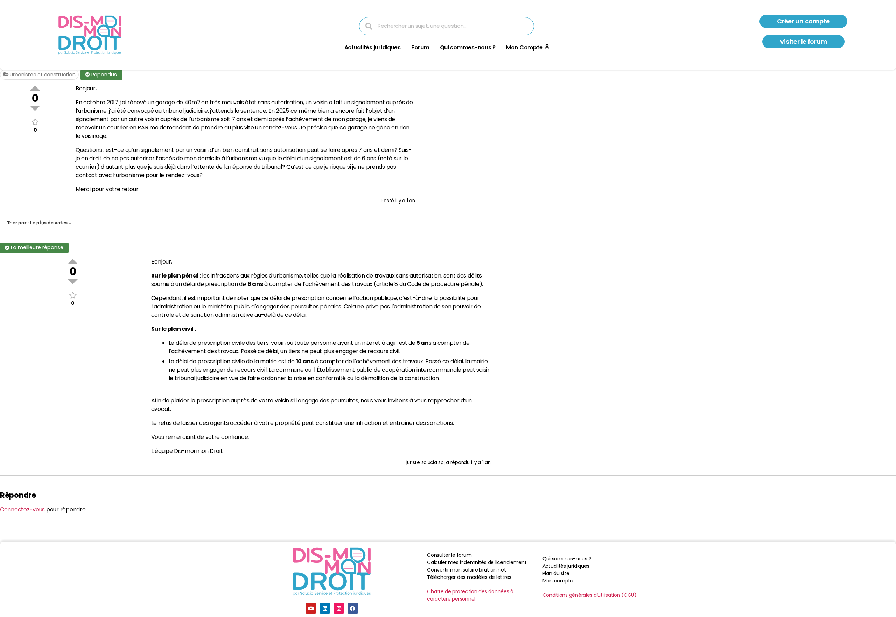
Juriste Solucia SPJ (425, 462)
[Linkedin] (325, 608)
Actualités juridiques (372, 47)
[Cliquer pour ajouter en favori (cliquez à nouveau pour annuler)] (35, 122)
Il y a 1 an (405, 200)
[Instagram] (339, 608)
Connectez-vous (22, 509)
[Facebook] (353, 608)
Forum (420, 47)
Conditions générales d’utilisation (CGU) (589, 594)
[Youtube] (311, 608)
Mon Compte (524, 47)
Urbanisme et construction (41, 74)
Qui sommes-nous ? (468, 47)
